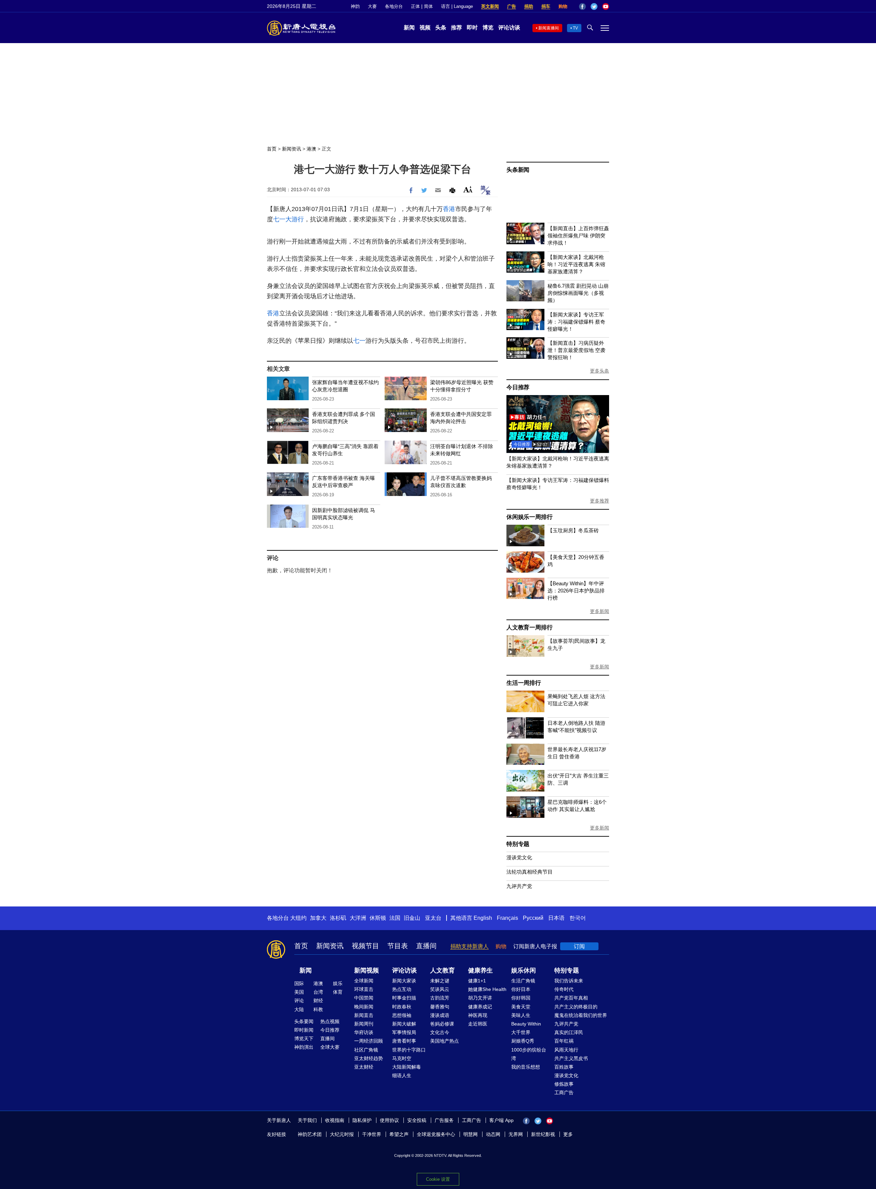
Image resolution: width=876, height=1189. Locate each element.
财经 (318, 1000)
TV (575, 28)
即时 (472, 27)
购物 (562, 6)
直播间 (426, 946)
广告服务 (444, 1120)
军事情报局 (404, 1032)
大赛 (372, 6)
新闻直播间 (548, 28)
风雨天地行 (566, 1050)
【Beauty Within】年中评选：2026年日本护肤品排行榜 (576, 590)
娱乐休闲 (523, 970)
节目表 (397, 946)
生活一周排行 (523, 683)
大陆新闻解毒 (406, 1067)
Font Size (468, 189)
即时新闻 (303, 1030)
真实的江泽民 (568, 1032)
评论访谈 (509, 27)
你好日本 (520, 989)
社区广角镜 (366, 1050)
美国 (299, 992)
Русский (533, 918)
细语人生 (401, 1075)
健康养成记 (480, 1006)
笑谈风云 (439, 989)
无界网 (515, 1134)
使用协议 (389, 1120)
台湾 (318, 992)
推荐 (456, 27)
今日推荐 (517, 387)
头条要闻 (303, 1021)
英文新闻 (490, 6)
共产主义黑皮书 (571, 1058)
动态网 (493, 1134)
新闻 (409, 27)
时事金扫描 (404, 998)
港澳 (311, 149)
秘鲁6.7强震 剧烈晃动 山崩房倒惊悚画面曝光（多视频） (578, 293)
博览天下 (303, 1038)
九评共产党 (519, 886)
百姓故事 (564, 1067)
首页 (271, 149)
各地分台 (394, 6)
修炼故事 (564, 1084)
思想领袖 (401, 1015)
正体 (415, 6)
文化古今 (439, 1032)
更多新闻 (599, 611)
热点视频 (329, 1021)
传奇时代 (564, 989)
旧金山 (412, 918)
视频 (425, 27)
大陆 (299, 1009)
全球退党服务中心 (436, 1134)
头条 (440, 27)
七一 (279, 219)
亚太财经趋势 (368, 1058)
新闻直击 (363, 1015)
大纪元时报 (342, 1134)
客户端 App (501, 1120)
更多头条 (599, 371)
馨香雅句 (439, 1006)
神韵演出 (303, 1047)
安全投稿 (416, 1120)
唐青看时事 (404, 1041)
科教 (318, 1009)
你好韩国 (520, 998)
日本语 (556, 918)
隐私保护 (362, 1120)
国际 (299, 983)
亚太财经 (363, 1067)
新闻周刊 (363, 1024)
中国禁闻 (363, 998)
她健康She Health (487, 989)
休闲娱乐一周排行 (529, 517)
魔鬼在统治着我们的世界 (580, 1015)
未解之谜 (439, 980)
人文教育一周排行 (529, 627)
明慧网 (470, 1134)
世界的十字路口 (409, 1050)
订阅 (579, 946)
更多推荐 (599, 501)
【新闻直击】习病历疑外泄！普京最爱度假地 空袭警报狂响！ (576, 350)
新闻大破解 (404, 1024)
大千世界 (520, 1032)
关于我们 (307, 1120)
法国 (394, 918)
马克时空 (401, 1058)
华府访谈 (363, 1032)
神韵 (355, 6)
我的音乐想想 (525, 1067)
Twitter (594, 6)
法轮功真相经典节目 (529, 872)
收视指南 (334, 1120)
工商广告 (564, 1092)
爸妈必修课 (442, 1024)
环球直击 (363, 989)
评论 (299, 1000)
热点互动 (401, 989)
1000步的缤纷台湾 (528, 1054)
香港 (449, 209)
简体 (428, 6)
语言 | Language (457, 6)
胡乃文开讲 (480, 998)
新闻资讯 (291, 149)
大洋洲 (358, 918)
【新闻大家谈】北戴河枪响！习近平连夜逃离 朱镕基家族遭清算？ (576, 264)
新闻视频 (366, 970)
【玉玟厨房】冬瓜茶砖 (573, 530)
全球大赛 (329, 1047)
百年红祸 (564, 1041)
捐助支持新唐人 (469, 946)
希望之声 (399, 1134)
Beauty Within (526, 1024)
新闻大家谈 (404, 980)
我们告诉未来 (568, 980)
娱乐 (338, 983)
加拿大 (318, 918)
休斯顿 (378, 918)
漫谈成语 (439, 1015)
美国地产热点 (444, 1041)
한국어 (577, 918)
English (483, 918)
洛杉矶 (338, 918)
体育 (338, 992)
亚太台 (433, 918)
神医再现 (477, 1015)
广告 (511, 6)
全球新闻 (363, 980)
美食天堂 (520, 1006)
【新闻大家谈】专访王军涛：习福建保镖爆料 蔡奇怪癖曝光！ (576, 322)
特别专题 (517, 844)
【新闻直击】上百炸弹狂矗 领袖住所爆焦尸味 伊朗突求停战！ (578, 235)
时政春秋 (401, 1006)
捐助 (528, 6)
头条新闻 (517, 170)
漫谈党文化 (519, 857)
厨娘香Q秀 (522, 1041)
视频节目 (365, 946)
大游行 (294, 219)
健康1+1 (477, 980)
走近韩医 (477, 1024)
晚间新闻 (363, 1006)
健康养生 (480, 970)
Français (507, 918)
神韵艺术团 (310, 1134)
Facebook (582, 6)
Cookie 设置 (438, 1179)
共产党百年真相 (571, 998)
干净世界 (371, 1134)
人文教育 (442, 970)
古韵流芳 (439, 998)
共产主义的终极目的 (575, 1006)
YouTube (605, 6)
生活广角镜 (523, 980)
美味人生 (520, 1015)
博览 (487, 27)
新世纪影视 (543, 1134)
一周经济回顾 (368, 1041)
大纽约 (298, 918)
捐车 (545, 6)
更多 (568, 1134)
